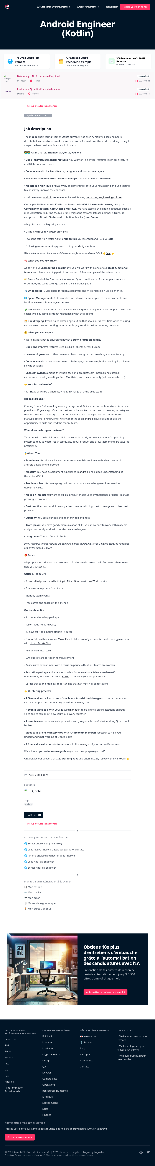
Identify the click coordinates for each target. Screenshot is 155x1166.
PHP (7, 1045)
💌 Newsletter (88, 1036)
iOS (7, 1075)
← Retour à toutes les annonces (40, 105)
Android (9, 1081)
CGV (55, 1152)
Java (7, 1063)
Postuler (31, 815)
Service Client (50, 1102)
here (108, 253)
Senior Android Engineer (42, 867)
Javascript (10, 1039)
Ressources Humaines (55, 1090)
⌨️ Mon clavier (32, 892)
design (82, 246)
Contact (84, 1066)
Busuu (65, 676)
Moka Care (64, 639)
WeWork (94, 581)
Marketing (48, 1048)
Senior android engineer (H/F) (45, 843)
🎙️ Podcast (86, 1042)
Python (9, 1057)
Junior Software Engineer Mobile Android (51, 855)
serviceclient (143, 76)
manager (74, 709)
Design (46, 1060)
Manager (47, 1042)
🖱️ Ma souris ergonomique (40, 903)
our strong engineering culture (104, 197)
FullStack (47, 1036)
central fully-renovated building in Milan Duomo (55, 581)
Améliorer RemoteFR (88, 6)
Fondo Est (31, 639)
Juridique (47, 1096)
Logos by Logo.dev (93, 1152)
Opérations (48, 1084)
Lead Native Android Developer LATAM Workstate (56, 849)
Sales (45, 1108)
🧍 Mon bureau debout (37, 908)
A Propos (85, 1054)
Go (6, 1069)
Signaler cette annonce (36, 115)
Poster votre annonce (135, 6)
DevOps (46, 1072)
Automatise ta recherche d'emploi (105, 992)
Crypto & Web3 (51, 1054)
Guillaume (53, 391)
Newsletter (112, 6)
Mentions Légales (70, 1152)
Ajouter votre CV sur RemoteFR (53, 6)
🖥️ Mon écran (32, 898)
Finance (46, 1115)
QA (44, 1066)
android (42, 152)
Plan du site (86, 1060)
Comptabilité (49, 1078)
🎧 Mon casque (33, 887)
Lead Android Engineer (41, 861)
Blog (82, 1048)
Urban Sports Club (40, 643)
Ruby (8, 1051)
